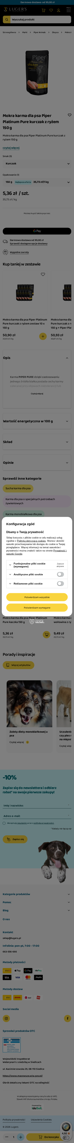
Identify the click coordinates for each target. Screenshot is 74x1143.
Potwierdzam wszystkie (37, 597)
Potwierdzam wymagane (37, 608)
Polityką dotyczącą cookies (31, 540)
